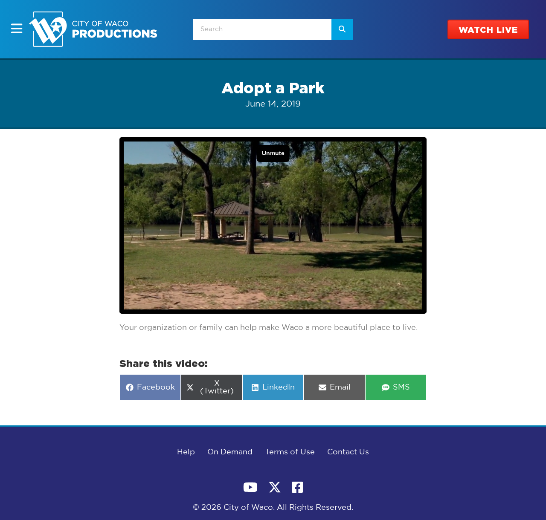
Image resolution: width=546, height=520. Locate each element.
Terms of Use (290, 452)
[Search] (342, 29)
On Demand (230, 452)
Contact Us (348, 452)
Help (186, 452)
